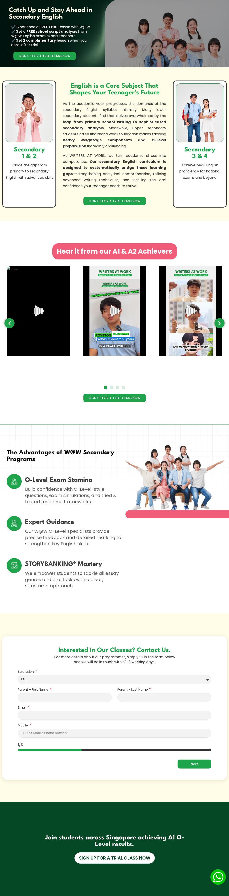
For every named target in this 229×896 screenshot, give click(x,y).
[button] (9, 323)
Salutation (26, 672)
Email (22, 708)
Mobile (23, 726)
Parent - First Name (33, 690)
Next (194, 764)
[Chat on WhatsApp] (218, 877)
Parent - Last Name (133, 690)
